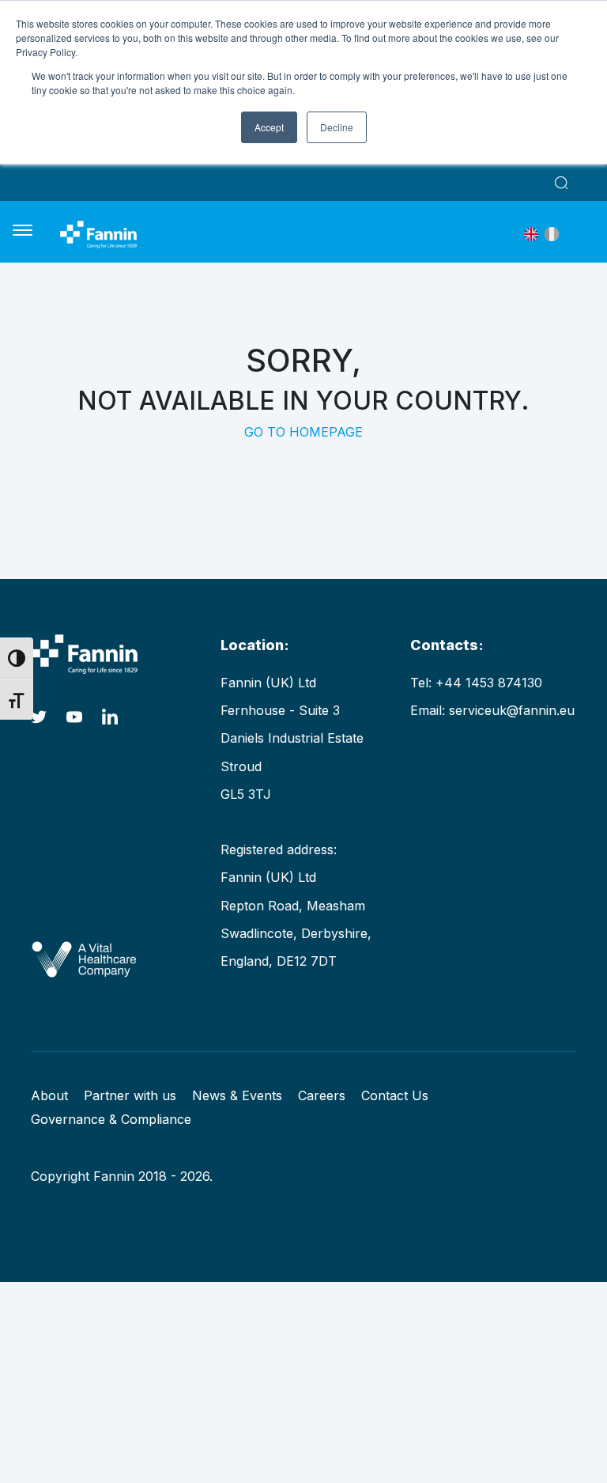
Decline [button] (336, 127)
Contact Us (394, 1095)
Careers (321, 1095)
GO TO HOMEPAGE (303, 432)
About (49, 1095)
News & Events (237, 1095)
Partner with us (130, 1095)
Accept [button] (269, 127)
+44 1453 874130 (488, 682)
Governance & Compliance (111, 1119)
